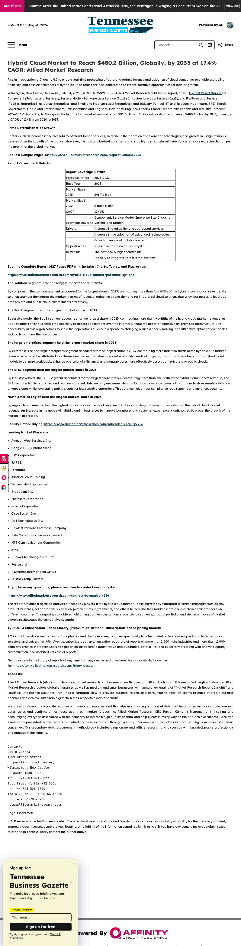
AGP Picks (12, 6)
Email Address (22, 910)
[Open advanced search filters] (209, 45)
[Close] (73, 864)
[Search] (200, 45)
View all (232, 6)
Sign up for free (40, 926)
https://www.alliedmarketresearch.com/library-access (53, 665)
